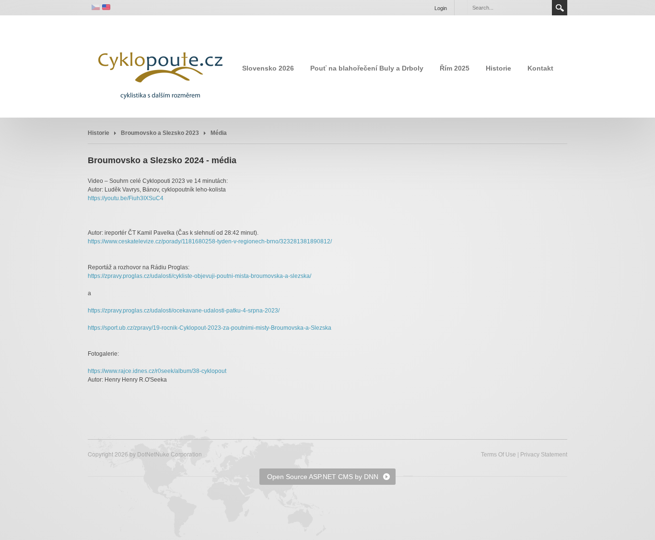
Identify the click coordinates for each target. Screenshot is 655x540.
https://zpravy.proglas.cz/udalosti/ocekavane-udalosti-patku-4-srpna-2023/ (184, 310)
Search (559, 7)
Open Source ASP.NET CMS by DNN (322, 476)
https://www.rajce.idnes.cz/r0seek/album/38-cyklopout (157, 371)
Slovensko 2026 (268, 68)
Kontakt (540, 68)
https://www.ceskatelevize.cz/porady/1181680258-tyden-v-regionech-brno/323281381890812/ (210, 241)
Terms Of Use (498, 454)
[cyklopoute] (160, 65)
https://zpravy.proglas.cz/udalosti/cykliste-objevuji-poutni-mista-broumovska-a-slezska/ (199, 276)
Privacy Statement (543, 454)
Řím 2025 (454, 68)
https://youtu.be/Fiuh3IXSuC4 (126, 198)
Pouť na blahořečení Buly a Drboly (366, 68)
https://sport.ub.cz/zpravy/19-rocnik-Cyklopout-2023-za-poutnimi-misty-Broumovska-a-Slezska (209, 327)
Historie (498, 68)
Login (440, 8)
